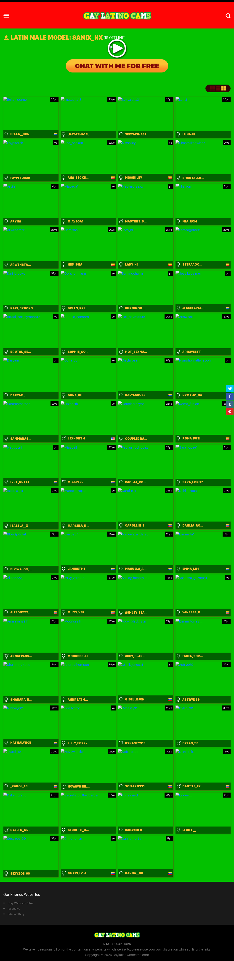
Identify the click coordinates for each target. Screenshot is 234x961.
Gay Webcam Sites (21, 903)
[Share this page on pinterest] (230, 411)
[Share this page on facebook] (230, 396)
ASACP (117, 944)
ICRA (127, 944)
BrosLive (14, 908)
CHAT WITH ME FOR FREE (117, 66)
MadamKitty (16, 914)
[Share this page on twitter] (230, 388)
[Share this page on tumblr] (230, 404)
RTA (106, 944)
